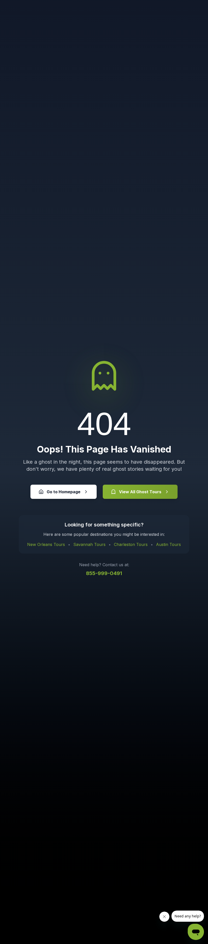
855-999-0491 (104, 573)
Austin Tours (168, 544)
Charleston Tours (131, 544)
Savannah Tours (89, 544)
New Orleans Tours (46, 544)
